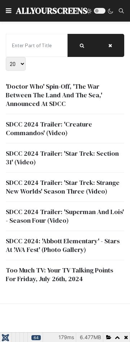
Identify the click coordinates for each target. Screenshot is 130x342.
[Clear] (110, 45)
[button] (8, 11)
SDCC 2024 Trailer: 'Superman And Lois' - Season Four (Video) (65, 216)
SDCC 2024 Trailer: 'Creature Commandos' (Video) (49, 128)
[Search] (82, 45)
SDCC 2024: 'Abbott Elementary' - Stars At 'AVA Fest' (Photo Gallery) (63, 245)
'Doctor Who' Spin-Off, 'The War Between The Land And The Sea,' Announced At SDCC (54, 95)
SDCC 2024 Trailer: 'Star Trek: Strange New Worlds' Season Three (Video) (63, 187)
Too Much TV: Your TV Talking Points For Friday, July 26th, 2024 (59, 274)
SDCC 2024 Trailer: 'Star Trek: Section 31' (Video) (62, 157)
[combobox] (121, 10)
